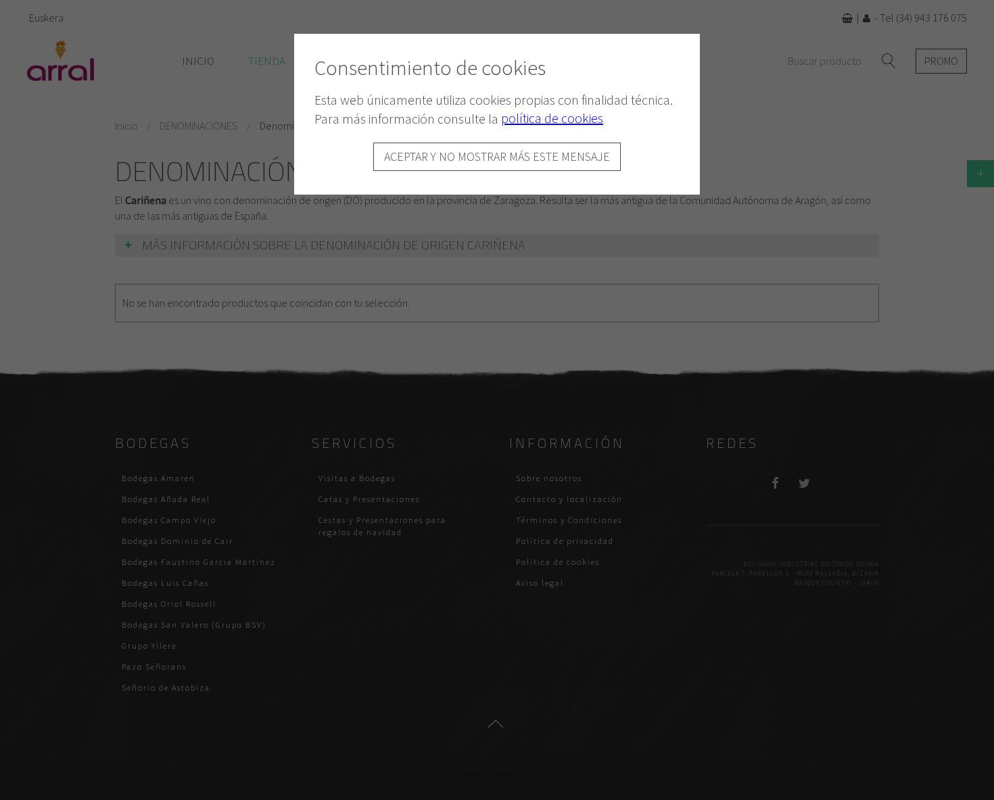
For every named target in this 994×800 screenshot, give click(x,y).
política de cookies (552, 117)
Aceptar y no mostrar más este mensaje (497, 156)
